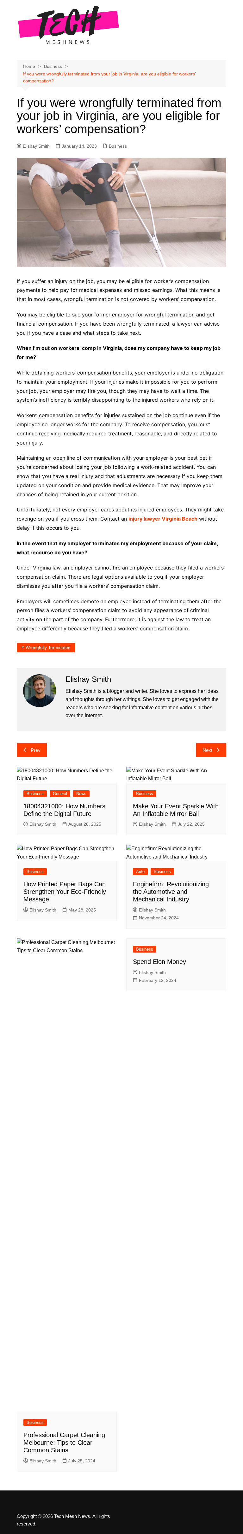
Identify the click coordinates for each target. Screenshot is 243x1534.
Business (118, 146)
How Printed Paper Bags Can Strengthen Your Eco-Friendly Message (64, 892)
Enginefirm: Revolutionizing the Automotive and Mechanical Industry (171, 892)
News (81, 793)
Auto (140, 871)
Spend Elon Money (159, 961)
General (60, 793)
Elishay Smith (36, 146)
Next (207, 750)
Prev (35, 750)
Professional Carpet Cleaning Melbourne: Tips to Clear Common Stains (64, 1442)
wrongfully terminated (48, 647)
